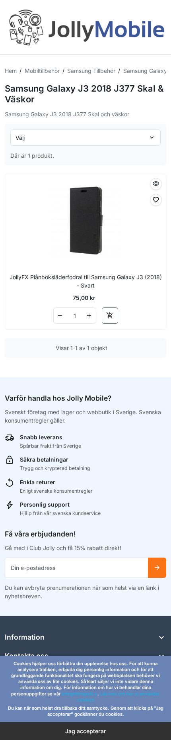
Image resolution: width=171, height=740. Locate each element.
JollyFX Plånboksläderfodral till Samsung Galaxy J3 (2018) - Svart (86, 281)
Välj (20, 137)
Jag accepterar (85, 731)
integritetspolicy (79, 694)
